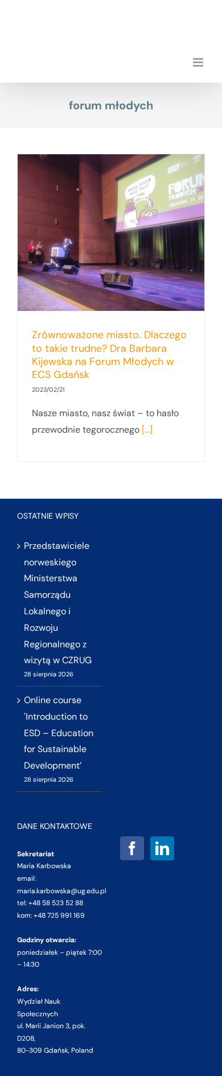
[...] (147, 430)
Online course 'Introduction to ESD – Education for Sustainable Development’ (58, 732)
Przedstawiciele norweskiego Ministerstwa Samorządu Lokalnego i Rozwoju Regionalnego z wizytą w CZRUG (58, 603)
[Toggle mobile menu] (199, 62)
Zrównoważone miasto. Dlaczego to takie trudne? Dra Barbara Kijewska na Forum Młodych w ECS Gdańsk (109, 354)
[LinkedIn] (162, 848)
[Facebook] (132, 848)
